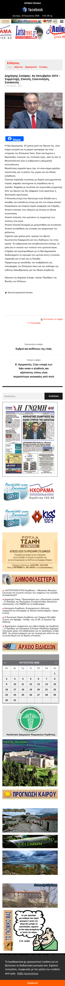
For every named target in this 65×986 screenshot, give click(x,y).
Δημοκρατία (31, 67)
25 (23, 695)
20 (38, 689)
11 (23, 684)
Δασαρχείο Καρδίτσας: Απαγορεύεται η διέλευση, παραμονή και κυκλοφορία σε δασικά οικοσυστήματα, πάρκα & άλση (30, 610)
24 (15, 695)
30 (6, 700)
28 (46, 695)
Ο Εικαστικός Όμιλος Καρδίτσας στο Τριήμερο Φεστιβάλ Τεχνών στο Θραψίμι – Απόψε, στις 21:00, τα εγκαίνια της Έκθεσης (29, 619)
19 (31, 689)
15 (54, 684)
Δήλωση (18, 67)
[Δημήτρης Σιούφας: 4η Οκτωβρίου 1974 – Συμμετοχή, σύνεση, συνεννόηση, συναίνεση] (34, 111)
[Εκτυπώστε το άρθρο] (41, 319)
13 (38, 684)
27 (38, 695)
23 (6, 695)
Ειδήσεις (13, 63)
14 (46, 684)
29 (54, 695)
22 (54, 689)
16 (6, 689)
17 (15, 689)
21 (46, 689)
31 (15, 700)
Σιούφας (43, 67)
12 (31, 684)
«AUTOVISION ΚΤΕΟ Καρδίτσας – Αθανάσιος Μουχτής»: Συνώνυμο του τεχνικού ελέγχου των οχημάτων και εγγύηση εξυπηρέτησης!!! (30, 592)
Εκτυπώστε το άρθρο (53, 319)
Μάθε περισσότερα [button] (27, 973)
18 (23, 689)
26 (31, 695)
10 (15, 684)
